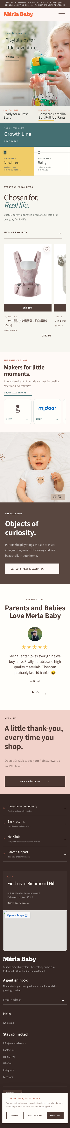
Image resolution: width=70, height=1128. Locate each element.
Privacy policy (45, 1106)
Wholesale (8, 1022)
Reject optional (35, 1115)
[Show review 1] (33, 692)
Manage (14, 1115)
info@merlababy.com (14, 1043)
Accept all (55, 1115)
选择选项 (27, 307)
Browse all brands (18, 392)
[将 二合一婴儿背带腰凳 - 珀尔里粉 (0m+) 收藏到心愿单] (46, 249)
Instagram (8, 1070)
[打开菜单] (62, 14)
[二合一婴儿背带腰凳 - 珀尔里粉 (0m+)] (28, 274)
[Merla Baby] (18, 14)
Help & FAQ (9, 1056)
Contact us (8, 1050)
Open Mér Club (35, 781)
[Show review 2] (37, 692)
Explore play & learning (32, 568)
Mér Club (7, 1063)
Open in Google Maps (18, 903)
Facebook (8, 1077)
